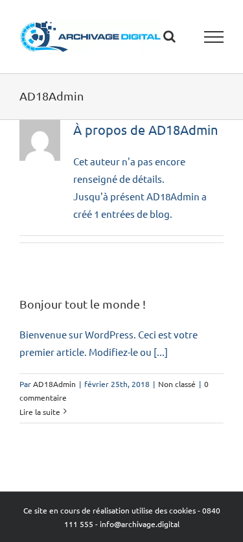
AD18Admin (54, 384)
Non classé (177, 384)
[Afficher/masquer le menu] (214, 37)
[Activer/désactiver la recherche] (169, 36)
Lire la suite (39, 411)
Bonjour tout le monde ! (82, 304)
